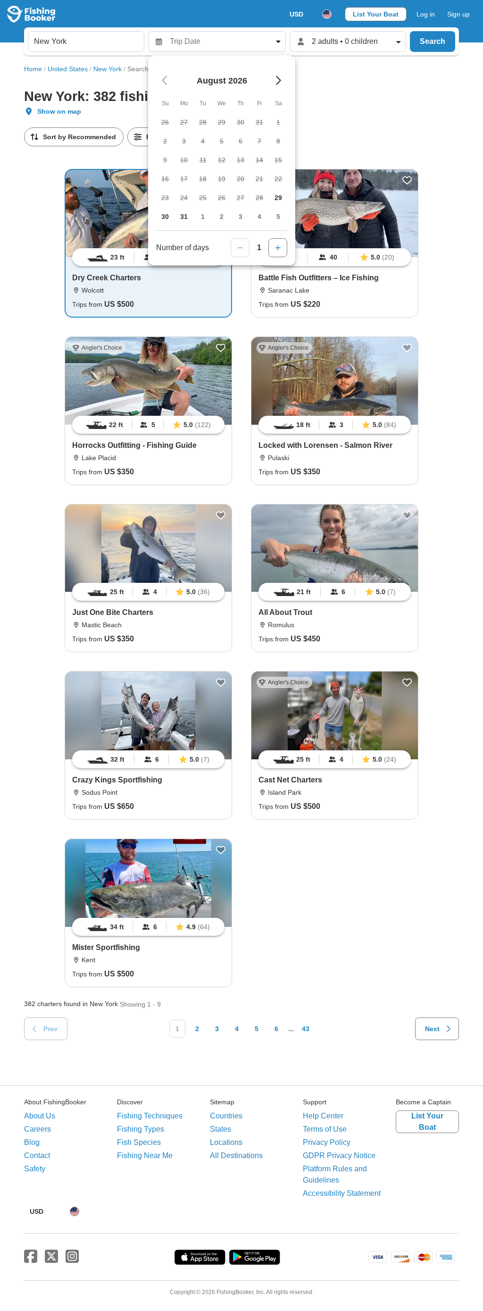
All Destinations (236, 1155)
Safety (34, 1169)
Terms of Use (325, 1129)
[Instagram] (72, 1256)
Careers (37, 1129)
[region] (334, 257)
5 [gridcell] (278, 216)
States (220, 1129)
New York (107, 69)
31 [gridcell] (184, 216)
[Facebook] (30, 1256)
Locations (226, 1142)
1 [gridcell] (203, 216)
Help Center (323, 1116)
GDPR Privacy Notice (339, 1155)
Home (33, 69)
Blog (32, 1142)
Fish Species (139, 1142)
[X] (51, 1256)
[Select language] (326, 14)
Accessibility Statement (342, 1193)
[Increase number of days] (277, 247)
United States (68, 69)
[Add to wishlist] (407, 180)
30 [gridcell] (165, 216)
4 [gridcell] (259, 216)
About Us (39, 1116)
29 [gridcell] (278, 198)
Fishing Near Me (145, 1155)
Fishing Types (140, 1129)
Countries (226, 1116)
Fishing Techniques (150, 1116)
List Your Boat (376, 14)
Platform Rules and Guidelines (335, 1174)
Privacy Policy (326, 1142)
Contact (37, 1155)
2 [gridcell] (222, 216)
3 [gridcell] (240, 216)
